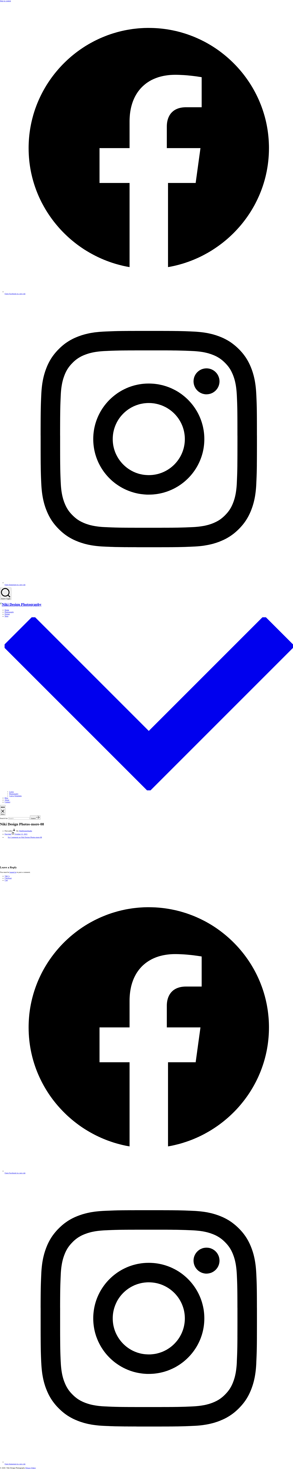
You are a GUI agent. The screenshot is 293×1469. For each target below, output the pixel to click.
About (7, 800)
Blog (6, 798)
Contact (7, 802)
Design (7, 614)
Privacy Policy (30, 1468)
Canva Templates (15, 796)
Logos (11, 792)
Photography (9, 612)
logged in (12, 872)
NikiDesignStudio (25, 831)
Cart (6, 880)
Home (7, 610)
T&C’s (7, 876)
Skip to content (5, 1)
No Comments (25, 837)
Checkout (8, 878)
